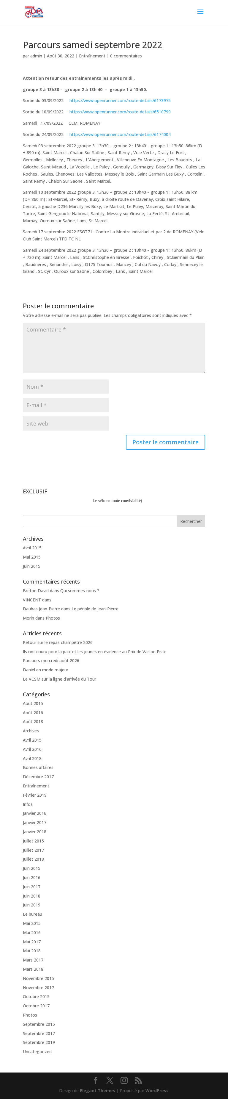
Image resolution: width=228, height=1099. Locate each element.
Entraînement (92, 56)
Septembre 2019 (39, 1042)
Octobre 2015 (36, 996)
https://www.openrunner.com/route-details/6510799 (120, 112)
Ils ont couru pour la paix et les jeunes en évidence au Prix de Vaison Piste (95, 651)
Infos (28, 804)
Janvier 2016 (34, 813)
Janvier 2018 (34, 831)
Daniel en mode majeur (45, 670)
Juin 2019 (31, 905)
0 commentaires (126, 56)
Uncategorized (37, 1051)
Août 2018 (33, 721)
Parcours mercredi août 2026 (51, 660)
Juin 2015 (31, 566)
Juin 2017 (31, 886)
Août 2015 (33, 703)
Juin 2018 (31, 896)
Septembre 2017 (39, 1033)
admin (36, 56)
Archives (31, 731)
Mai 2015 (32, 557)
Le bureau (32, 914)
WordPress (157, 1090)
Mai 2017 (32, 942)
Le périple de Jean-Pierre (95, 609)
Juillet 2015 (33, 841)
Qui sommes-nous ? (79, 590)
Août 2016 (33, 712)
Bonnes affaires (38, 767)
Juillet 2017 (33, 850)
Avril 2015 (32, 548)
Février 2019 (35, 795)
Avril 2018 (32, 758)
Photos (53, 618)
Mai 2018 (32, 950)
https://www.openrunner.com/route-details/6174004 (120, 134)
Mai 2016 (32, 932)
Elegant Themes (97, 1090)
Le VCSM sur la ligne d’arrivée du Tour (59, 679)
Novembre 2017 (38, 987)
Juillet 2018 (33, 859)
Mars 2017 (33, 960)
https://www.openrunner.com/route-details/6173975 (120, 100)
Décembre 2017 (38, 776)
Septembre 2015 (39, 1024)
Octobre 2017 (36, 1006)
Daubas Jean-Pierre (41, 609)
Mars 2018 (33, 969)
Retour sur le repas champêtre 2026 (58, 642)
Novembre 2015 (38, 978)
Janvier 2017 (34, 822)
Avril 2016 (32, 749)
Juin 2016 (31, 877)
